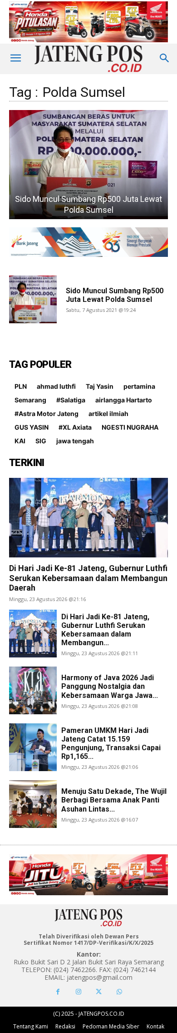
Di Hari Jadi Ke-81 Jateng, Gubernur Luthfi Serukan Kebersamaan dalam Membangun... (105, 629)
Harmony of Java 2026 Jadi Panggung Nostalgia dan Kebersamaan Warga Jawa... (109, 686)
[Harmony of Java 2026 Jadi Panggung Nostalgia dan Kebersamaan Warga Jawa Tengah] (33, 690)
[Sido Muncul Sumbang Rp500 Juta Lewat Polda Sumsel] (88, 164)
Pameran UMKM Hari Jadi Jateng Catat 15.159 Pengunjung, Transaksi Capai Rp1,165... (111, 743)
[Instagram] (78, 992)
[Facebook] (58, 992)
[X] (99, 992)
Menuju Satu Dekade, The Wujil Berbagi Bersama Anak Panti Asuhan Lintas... (114, 800)
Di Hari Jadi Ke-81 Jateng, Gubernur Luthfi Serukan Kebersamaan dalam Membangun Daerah (88, 577)
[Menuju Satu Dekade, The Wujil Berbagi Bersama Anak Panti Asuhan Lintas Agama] (33, 804)
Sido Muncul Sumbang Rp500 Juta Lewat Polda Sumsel (114, 295)
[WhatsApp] (119, 992)
